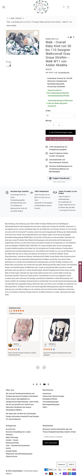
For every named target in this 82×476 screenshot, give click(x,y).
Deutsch (61, 464)
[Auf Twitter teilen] (71, 37)
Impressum (47, 393)
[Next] (36, 45)
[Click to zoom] (36, 33)
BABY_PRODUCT (16, 18)
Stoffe (8, 448)
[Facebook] (33, 384)
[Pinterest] (40, 384)
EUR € (71, 464)
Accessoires (10, 429)
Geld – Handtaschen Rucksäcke (18, 445)
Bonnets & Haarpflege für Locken (18, 432)
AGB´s (45, 407)
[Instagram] (37, 384)
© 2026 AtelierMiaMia (14, 471)
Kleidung (9, 435)
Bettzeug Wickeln (12, 443)
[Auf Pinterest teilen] (73, 37)
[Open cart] (68, 6)
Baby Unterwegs (12, 437)
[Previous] (9, 45)
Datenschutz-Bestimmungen (53, 396)
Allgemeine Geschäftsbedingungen (19, 454)
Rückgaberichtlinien (50, 399)
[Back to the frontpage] (8, 18)
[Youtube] (44, 384)
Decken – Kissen (12, 440)
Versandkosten (63, 72)
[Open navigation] (3, 6)
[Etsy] (48, 384)
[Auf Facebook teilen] (68, 37)
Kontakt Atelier (11, 451)
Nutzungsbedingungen (51, 404)
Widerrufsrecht (11, 456)
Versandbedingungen (51, 402)
